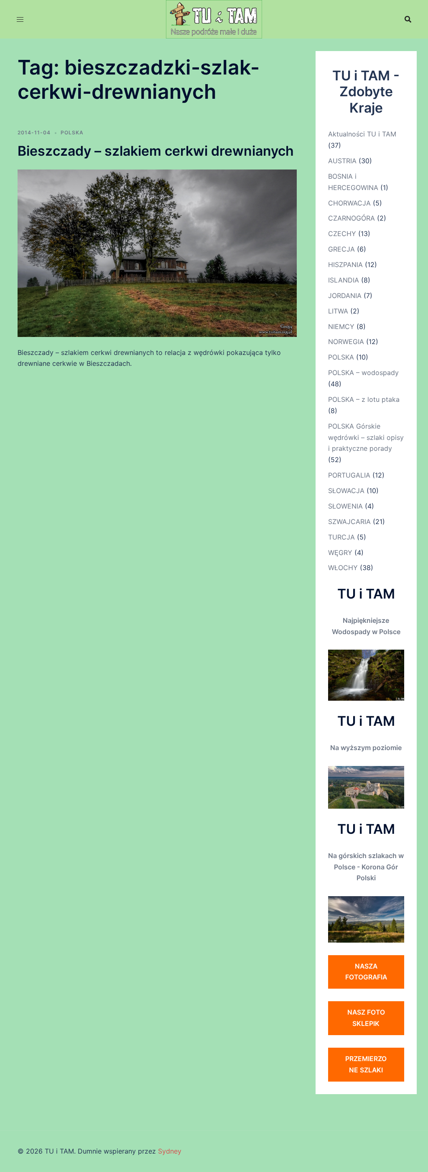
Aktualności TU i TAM (362, 134)
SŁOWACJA (346, 490)
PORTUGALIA (349, 475)
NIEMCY (341, 326)
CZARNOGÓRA (351, 218)
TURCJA (341, 537)
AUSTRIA (342, 161)
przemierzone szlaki (366, 1064)
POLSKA (72, 132)
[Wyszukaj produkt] (408, 19)
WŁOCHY (343, 567)
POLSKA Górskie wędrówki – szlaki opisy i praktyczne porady (366, 437)
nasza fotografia (366, 971)
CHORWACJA (349, 203)
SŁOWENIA (345, 506)
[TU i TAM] (214, 18)
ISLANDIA (343, 280)
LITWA (338, 311)
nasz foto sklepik (366, 1017)
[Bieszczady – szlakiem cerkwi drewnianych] (157, 252)
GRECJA (341, 249)
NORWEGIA (346, 341)
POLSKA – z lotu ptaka (364, 399)
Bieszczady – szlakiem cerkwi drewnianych (156, 151)
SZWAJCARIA (349, 521)
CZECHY (342, 233)
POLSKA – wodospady (363, 372)
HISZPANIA (345, 264)
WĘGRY (340, 552)
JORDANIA (345, 295)
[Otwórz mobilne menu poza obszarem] (20, 19)
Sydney (169, 1151)
